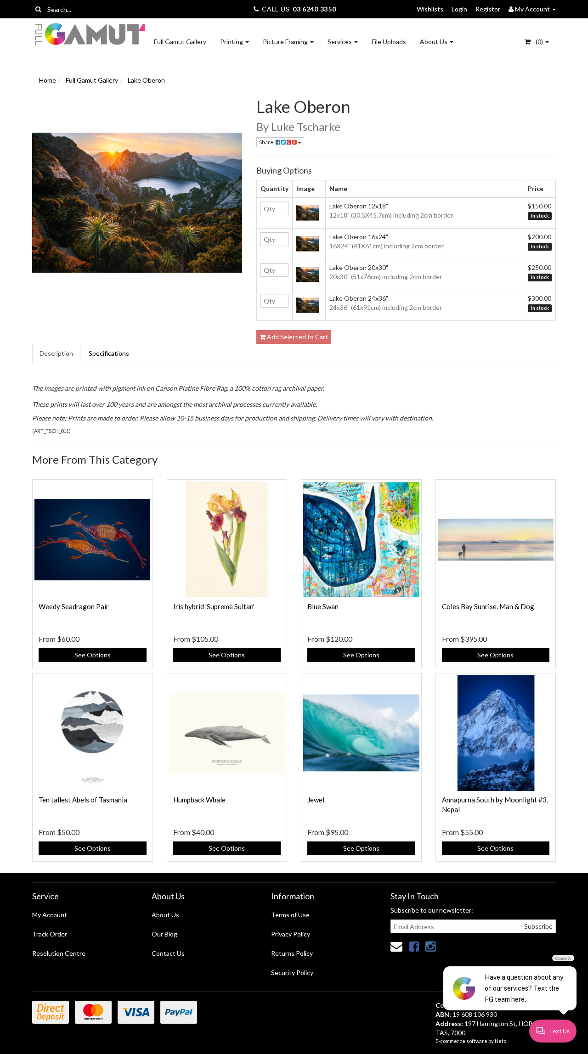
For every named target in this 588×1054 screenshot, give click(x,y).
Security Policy (292, 972)
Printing (232, 41)
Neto (500, 1041)
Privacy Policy (290, 934)
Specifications (109, 353)
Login (459, 9)
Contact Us (168, 953)
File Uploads (389, 41)
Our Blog (164, 934)
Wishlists (430, 9)
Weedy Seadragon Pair (74, 606)
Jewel (315, 800)
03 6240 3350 (314, 9)
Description (56, 353)
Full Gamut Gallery (180, 41)
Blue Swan (323, 606)
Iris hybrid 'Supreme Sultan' (213, 606)
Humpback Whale (199, 800)
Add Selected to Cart (297, 337)
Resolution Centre (58, 953)
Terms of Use (290, 915)
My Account (49, 915)
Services (340, 41)
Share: (267, 142)
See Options (92, 655)
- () (537, 41)
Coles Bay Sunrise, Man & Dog (488, 606)
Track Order (49, 934)
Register (487, 9)
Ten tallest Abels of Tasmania (83, 800)
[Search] (38, 9)
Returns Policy (292, 953)
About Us (434, 41)
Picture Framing (286, 41)
